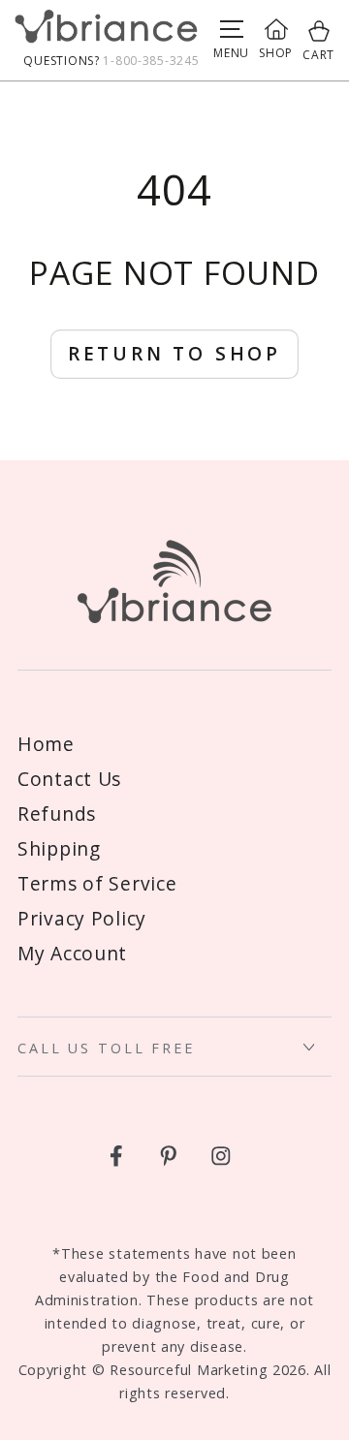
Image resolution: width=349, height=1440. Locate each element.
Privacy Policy (81, 918)
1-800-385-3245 (151, 60)
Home (46, 744)
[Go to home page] (107, 30)
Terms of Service (97, 883)
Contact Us (69, 779)
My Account (72, 953)
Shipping (59, 848)
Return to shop (174, 353)
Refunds (56, 813)
